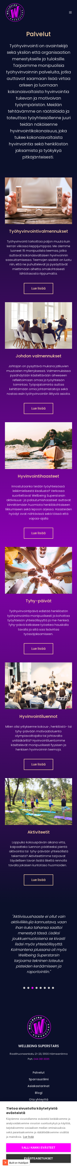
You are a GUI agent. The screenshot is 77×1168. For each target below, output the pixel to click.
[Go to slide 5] (41, 988)
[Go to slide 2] (28, 988)
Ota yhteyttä (38, 1099)
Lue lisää (38, 288)
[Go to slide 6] (45, 988)
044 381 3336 (41, 1059)
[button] (70, 12)
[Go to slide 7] (49, 988)
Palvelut (39, 1072)
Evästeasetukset (38, 1158)
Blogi (38, 1093)
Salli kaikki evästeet (38, 1147)
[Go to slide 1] (24, 988)
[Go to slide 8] (53, 988)
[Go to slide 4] (37, 988)
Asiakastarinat (38, 1086)
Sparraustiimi (38, 1079)
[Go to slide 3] (32, 988)
